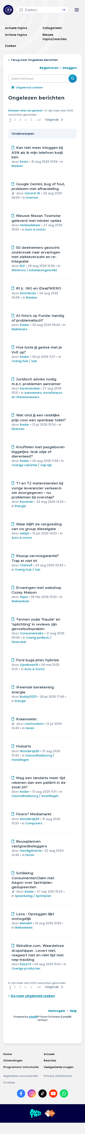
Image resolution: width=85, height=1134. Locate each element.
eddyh (24, 533)
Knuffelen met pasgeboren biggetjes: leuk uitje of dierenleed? (38, 452)
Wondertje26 (29, 751)
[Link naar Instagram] (32, 1094)
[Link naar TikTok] (42, 1094)
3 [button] (20, 119)
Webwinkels (20, 601)
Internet (32, 198)
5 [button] (31, 119)
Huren (29, 728)
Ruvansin (26, 502)
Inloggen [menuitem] (70, 68)
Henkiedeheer (30, 225)
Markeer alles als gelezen (25, 110)
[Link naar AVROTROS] (35, 1113)
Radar (24, 325)
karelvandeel (30, 388)
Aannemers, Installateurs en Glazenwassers (37, 395)
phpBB (33, 1016)
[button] (63, 9)
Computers (33, 823)
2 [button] (15, 119)
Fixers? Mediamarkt (33, 814)
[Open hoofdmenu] (77, 10)
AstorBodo (28, 293)
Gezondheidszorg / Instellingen (35, 796)
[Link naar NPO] (50, 1113)
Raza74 (25, 964)
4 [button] (25, 119)
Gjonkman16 (29, 665)
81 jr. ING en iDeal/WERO (38, 288)
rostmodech (34, 724)
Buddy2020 (28, 697)
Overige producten (26, 968)
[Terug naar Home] (8, 10)
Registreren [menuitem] (49, 68)
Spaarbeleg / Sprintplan (33, 896)
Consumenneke (31, 633)
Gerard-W (32, 193)
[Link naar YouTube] (53, 1094)
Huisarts (23, 746)
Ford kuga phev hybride (37, 660)
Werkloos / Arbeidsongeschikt (34, 270)
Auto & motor (35, 229)
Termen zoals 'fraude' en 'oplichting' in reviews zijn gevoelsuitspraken (36, 624)
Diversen (18, 429)
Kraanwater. (27, 719)
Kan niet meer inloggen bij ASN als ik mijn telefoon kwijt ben (37, 152)
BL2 (22, 266)
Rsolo (24, 162)
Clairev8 (26, 565)
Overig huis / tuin (24, 361)
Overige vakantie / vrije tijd (32, 465)
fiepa (24, 597)
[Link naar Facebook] (21, 1094)
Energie (20, 506)
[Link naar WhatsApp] (64, 1094)
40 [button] (39, 119)
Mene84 (26, 923)
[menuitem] (56, 1011)
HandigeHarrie (30, 851)
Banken (17, 166)
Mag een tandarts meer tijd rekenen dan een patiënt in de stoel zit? (39, 782)
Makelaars (19, 329)
